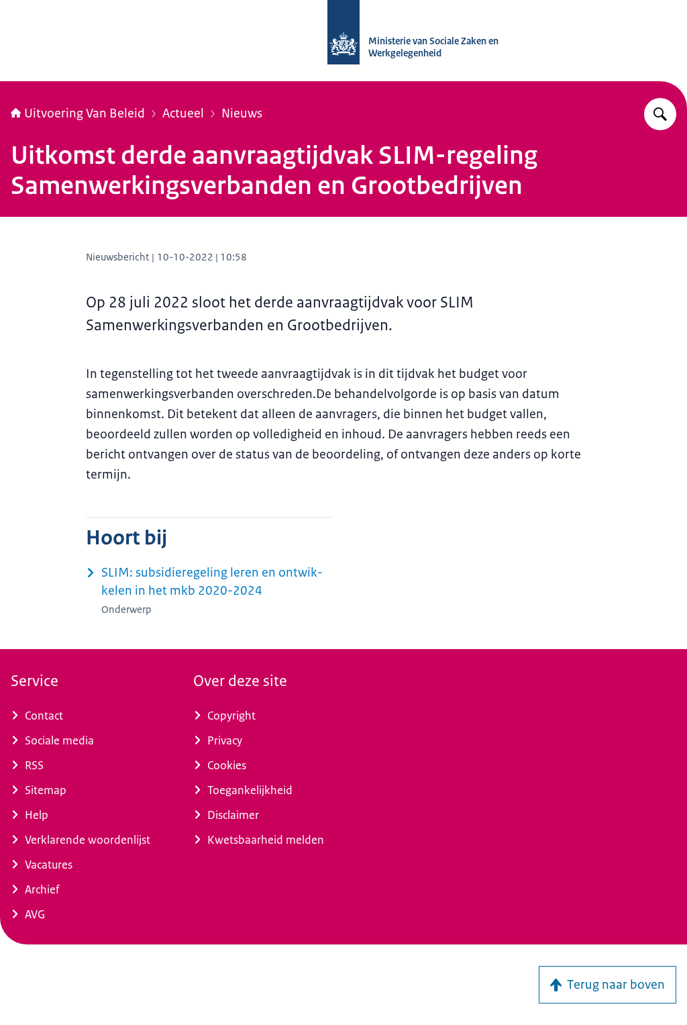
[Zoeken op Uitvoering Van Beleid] (660, 114)
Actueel (183, 113)
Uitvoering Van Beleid (84, 113)
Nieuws (241, 113)
